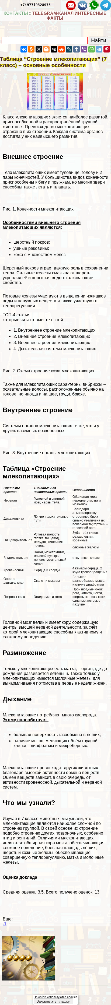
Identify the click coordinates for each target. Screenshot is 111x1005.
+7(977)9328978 (35, 5)
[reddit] (61, 49)
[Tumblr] (76, 49)
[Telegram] (99, 49)
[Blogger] (46, 49)
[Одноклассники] (31, 49)
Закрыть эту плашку (53, 1001)
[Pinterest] (106, 49)
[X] (39, 49)
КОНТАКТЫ (16, 13)
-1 (4, 924)
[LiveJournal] (69, 49)
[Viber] (84, 49)
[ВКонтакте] (23, 49)
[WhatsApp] (91, 49)
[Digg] (54, 49)
